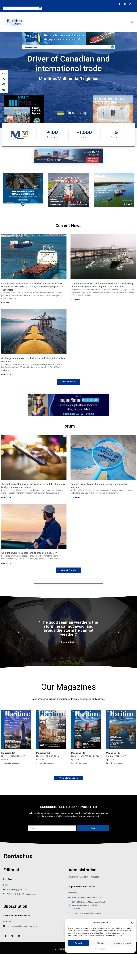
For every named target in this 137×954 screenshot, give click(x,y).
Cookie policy (100, 949)
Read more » (6, 303)
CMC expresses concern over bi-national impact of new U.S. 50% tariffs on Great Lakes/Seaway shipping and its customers (32, 286)
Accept (78, 943)
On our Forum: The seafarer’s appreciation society (29, 552)
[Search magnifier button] (40, 8)
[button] (131, 922)
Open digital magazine (10, 763)
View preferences (122, 943)
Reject (100, 943)
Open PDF (5, 760)
